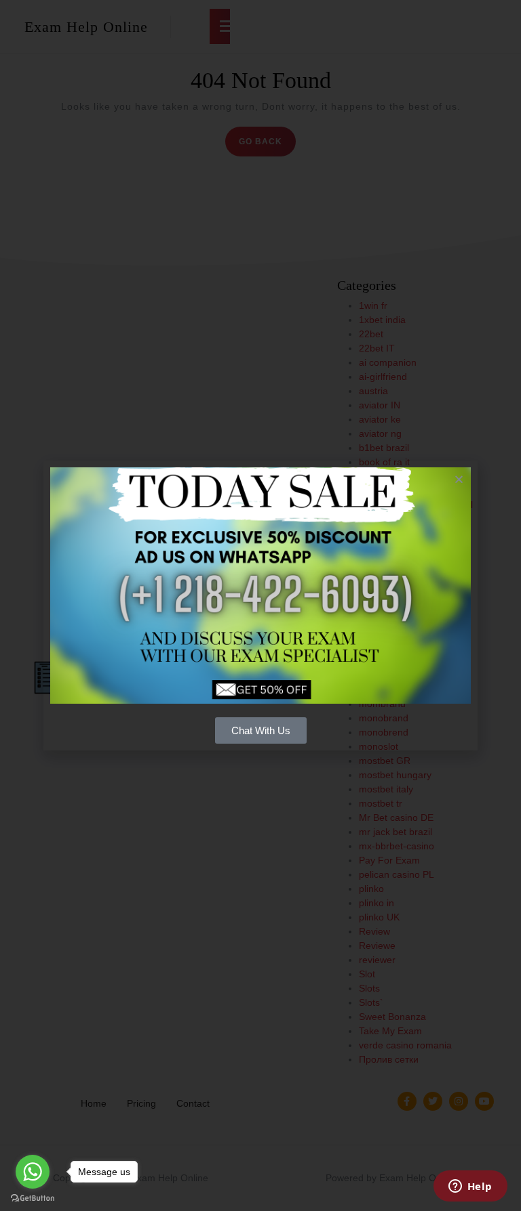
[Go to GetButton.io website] (32, 1197)
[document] (260, 605)
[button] (459, 479)
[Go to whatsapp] (33, 1172)
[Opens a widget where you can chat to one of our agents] (470, 1187)
